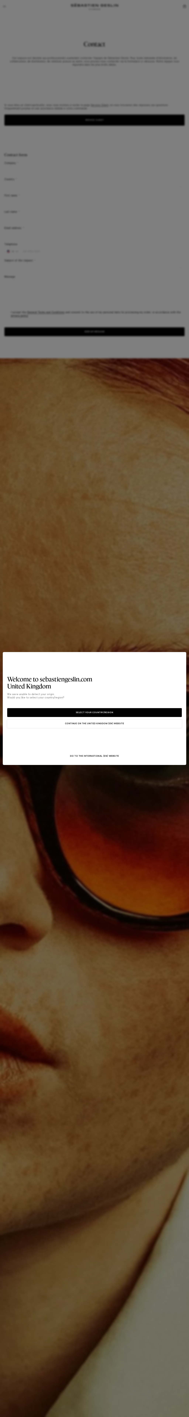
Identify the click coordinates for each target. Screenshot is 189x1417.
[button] (94, 712)
